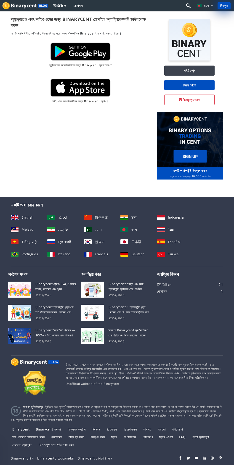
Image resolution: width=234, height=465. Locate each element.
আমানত (147, 429)
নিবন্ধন (224, 6)
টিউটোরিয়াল (59, 5)
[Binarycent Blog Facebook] (178, 459)
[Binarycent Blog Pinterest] (218, 459)
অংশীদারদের (130, 437)
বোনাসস (78, 5)
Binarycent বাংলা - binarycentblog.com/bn (42, 458)
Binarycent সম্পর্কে (48, 429)
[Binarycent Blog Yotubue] (194, 459)
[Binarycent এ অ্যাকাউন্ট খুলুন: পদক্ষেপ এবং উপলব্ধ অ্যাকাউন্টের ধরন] (92, 312)
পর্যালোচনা (177, 429)
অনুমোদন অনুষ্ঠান (76, 429)
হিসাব (114, 437)
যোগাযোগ (148, 437)
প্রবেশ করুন (130, 429)
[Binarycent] (189, 59)
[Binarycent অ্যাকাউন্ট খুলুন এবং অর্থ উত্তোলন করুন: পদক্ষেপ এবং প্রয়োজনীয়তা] (19, 312)
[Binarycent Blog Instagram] (210, 459)
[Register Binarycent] (190, 139)
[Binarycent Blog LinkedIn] (202, 459)
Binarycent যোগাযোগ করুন (95, 458)
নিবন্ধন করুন (98, 437)
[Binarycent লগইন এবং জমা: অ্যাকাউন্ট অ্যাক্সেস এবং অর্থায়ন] (92, 289)
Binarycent (20, 429)
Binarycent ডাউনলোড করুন (56, 445)
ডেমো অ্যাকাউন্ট (200, 437)
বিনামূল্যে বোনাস (191, 100)
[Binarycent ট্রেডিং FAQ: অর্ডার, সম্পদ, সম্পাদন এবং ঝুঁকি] (19, 289)
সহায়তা (162, 429)
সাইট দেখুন (189, 70)
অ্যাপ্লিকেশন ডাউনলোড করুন (28, 437)
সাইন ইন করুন (76, 437)
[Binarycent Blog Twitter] (186, 459)
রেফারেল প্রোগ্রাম (22, 445)
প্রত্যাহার (111, 429)
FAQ (182, 437)
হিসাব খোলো (189, 85)
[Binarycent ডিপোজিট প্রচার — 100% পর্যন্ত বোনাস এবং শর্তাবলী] (19, 335)
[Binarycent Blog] (35, 366)
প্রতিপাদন (56, 437)
